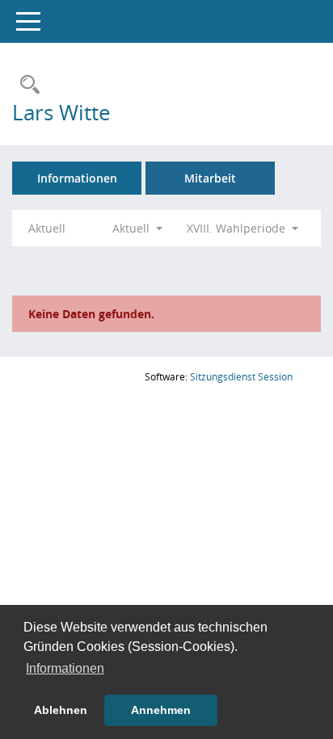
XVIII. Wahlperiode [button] (238, 228)
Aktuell (46, 228)
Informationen (77, 178)
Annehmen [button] (161, 709)
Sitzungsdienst (241, 377)
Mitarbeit (210, 178)
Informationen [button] (65, 668)
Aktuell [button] (132, 228)
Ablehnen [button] (60, 709)
